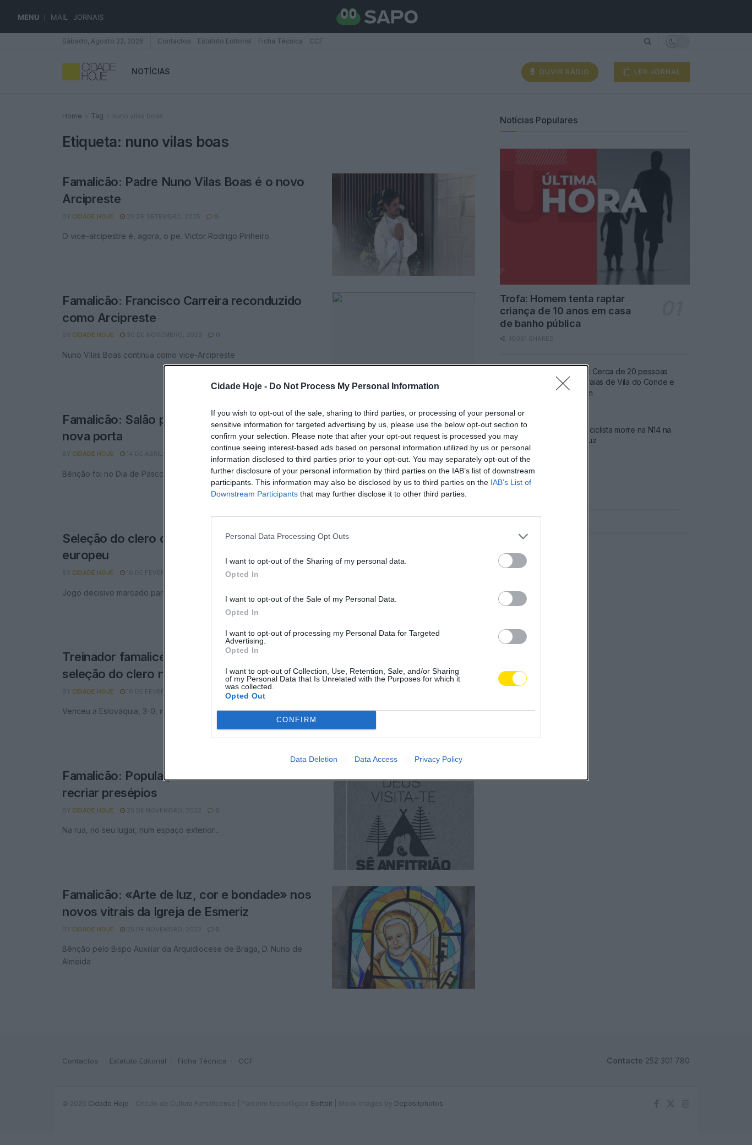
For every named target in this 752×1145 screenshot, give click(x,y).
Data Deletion (313, 759)
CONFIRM (296, 720)
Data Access (376, 759)
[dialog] (376, 573)
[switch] (512, 560)
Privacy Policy (438, 759)
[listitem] (376, 536)
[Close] (566, 387)
